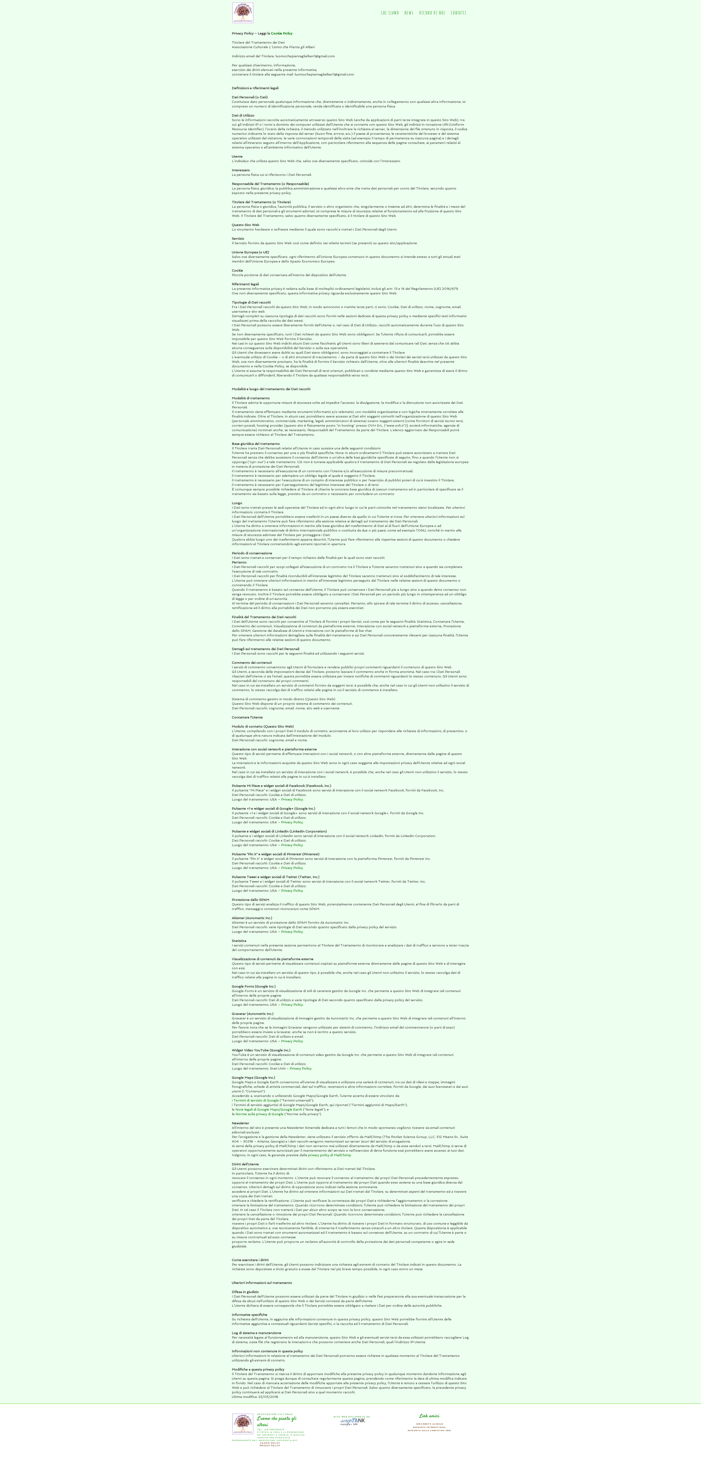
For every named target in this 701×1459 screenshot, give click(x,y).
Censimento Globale (429, 1424)
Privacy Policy (292, 799)
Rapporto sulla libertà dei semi (429, 1430)
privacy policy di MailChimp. (330, 1155)
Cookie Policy (281, 33)
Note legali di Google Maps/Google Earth (268, 1109)
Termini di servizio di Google (256, 1100)
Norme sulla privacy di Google (259, 1114)
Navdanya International (429, 1427)
